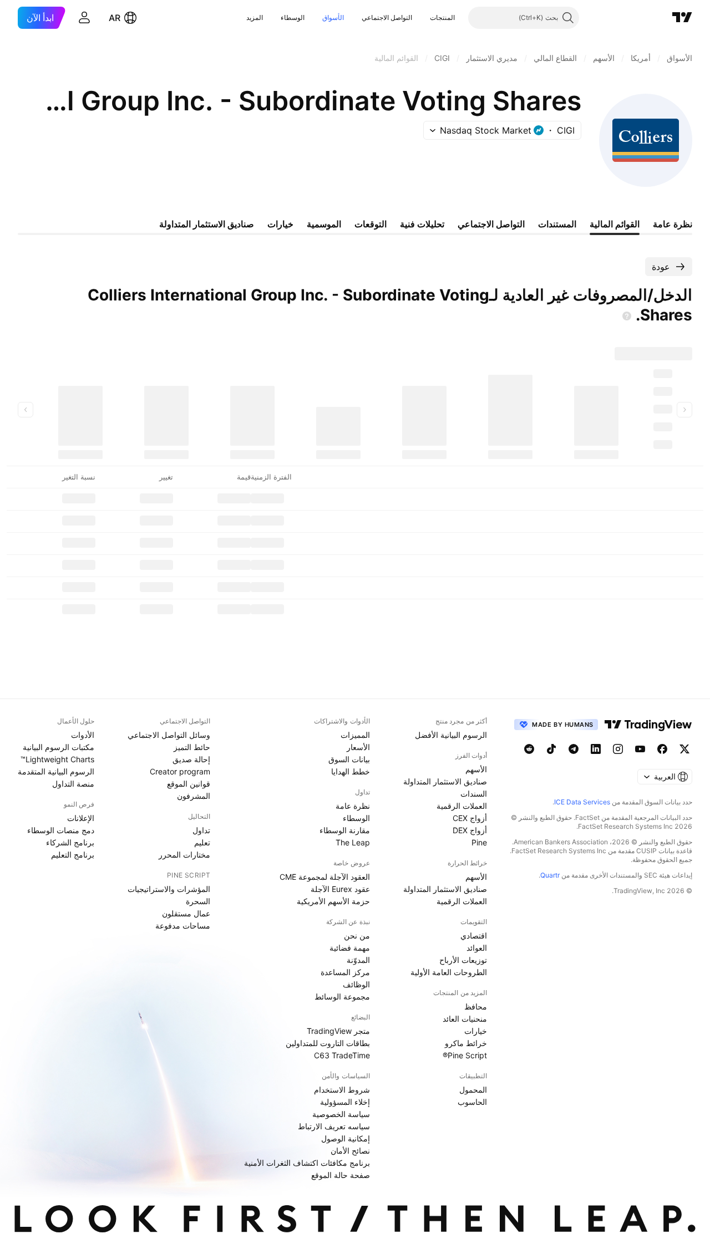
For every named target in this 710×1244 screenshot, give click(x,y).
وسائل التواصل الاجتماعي (169, 735)
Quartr (550, 875)
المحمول (473, 1089)
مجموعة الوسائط (342, 996)
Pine (479, 842)
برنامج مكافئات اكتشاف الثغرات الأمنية (307, 1162)
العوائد (476, 947)
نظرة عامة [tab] (672, 224)
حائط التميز (192, 747)
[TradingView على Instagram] (618, 749)
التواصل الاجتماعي (387, 17)
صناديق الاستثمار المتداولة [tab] (206, 224)
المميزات (355, 735)
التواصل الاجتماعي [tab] (491, 224)
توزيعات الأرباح (463, 960)
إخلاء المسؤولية (345, 1102)
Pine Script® (465, 1055)
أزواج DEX (470, 830)
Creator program (180, 771)
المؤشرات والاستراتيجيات (169, 889)
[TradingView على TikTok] (551, 749)
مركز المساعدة (345, 972)
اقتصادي (473, 935)
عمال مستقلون (186, 913)
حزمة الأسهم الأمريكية (333, 901)
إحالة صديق (191, 759)
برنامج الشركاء (70, 842)
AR (114, 17)
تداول (201, 830)
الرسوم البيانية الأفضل (451, 735)
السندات (473, 793)
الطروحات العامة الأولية (448, 972)
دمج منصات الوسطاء (60, 830)
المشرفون (193, 796)
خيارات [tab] (280, 224)
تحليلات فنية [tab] (422, 224)
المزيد (254, 17)
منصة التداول (73, 783)
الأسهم (476, 769)
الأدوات (82, 735)
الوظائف (356, 984)
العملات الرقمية (462, 805)
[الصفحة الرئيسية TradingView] (682, 18)
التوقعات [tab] (370, 224)
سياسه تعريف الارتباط (334, 1126)
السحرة (198, 901)
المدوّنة (358, 960)
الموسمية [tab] (324, 224)
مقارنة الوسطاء (345, 830)
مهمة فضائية (349, 947)
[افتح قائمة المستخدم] (84, 18)
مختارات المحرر (184, 854)
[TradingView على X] (684, 749)
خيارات (475, 1031)
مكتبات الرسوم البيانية (58, 747)
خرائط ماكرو (466, 1043)
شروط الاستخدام (342, 1089)
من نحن (357, 935)
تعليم (202, 842)
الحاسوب (472, 1102)
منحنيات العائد (465, 1018)
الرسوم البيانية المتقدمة (56, 771)
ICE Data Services (582, 802)
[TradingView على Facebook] (662, 749)
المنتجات (442, 17)
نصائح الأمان (350, 1150)
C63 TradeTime (342, 1055)
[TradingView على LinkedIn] (596, 749)
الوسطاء (293, 17)
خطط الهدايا (350, 771)
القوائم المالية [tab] (615, 224)
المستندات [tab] (557, 224)
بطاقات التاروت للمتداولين (328, 1043)
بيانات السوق (349, 759)
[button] (422, 18)
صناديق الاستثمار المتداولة (445, 781)
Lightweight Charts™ (57, 759)
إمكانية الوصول (345, 1138)
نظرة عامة (353, 805)
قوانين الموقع (188, 783)
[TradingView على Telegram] (573, 749)
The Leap (353, 842)
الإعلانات (80, 818)
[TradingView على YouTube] (640, 749)
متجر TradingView (338, 1031)
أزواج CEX (470, 818)
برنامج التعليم (72, 854)
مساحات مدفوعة (182, 925)
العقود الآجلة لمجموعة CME (325, 876)
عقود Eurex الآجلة (340, 889)
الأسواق (333, 17)
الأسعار (358, 747)
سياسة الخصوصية (341, 1114)
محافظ (475, 1006)
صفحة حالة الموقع (340, 1175)
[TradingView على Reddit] (529, 749)
